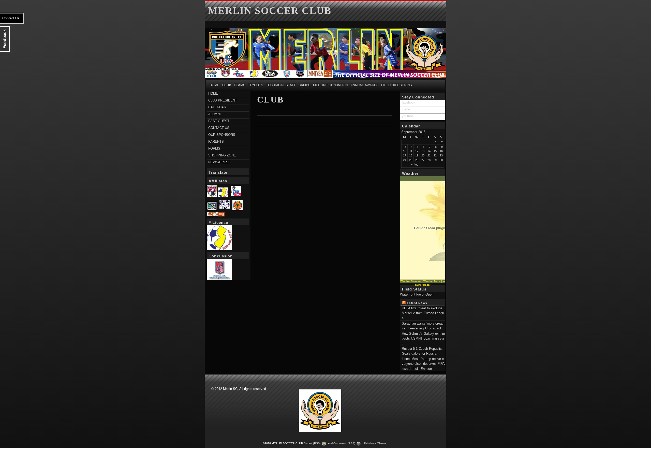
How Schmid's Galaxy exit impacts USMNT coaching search (423, 338)
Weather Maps (431, 281)
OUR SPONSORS (221, 135)
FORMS (214, 148)
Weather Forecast (410, 281)
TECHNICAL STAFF (281, 84)
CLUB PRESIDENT (222, 100)
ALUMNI (214, 114)
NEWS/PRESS (219, 162)
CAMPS (304, 84)
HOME (214, 84)
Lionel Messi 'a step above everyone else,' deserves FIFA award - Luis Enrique (423, 364)
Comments (344, 443)
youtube (407, 116)
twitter (406, 109)
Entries (312, 443)
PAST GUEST (218, 121)
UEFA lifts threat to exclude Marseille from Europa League (423, 313)
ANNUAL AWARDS (364, 84)
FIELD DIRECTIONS (396, 84)
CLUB (226, 84)
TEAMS (239, 84)
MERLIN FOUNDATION (330, 84)
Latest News (417, 303)
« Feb (414, 164)
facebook (408, 102)
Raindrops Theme (375, 443)
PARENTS (216, 141)
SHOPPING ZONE (222, 155)
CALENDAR (217, 107)
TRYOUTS (255, 84)
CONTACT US (218, 128)
